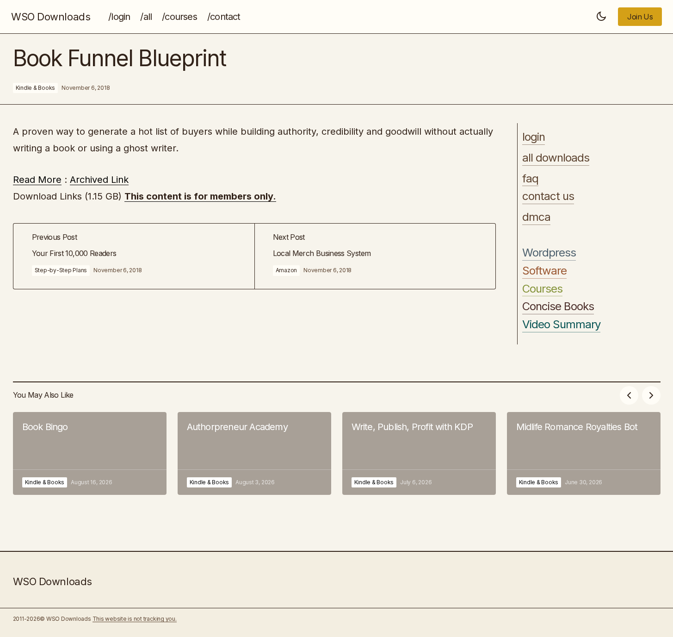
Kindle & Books (36, 87)
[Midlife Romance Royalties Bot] (584, 453)
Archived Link (99, 179)
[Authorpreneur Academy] (254, 453)
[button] (601, 16)
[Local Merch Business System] (374, 256)
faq (530, 178)
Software (544, 270)
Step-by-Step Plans (61, 270)
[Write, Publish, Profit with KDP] (419, 453)
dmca (536, 217)
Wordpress (549, 252)
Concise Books (558, 306)
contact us (548, 196)
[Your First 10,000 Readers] (133, 256)
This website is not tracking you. (135, 618)
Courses (542, 288)
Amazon (286, 270)
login (533, 137)
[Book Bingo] (90, 453)
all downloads (556, 157)
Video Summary (561, 324)
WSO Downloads (50, 17)
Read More (37, 179)
